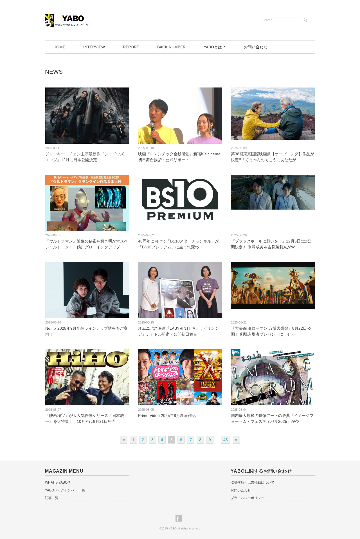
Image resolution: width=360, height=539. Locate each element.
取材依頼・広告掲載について (252, 482)
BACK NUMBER (171, 47)
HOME (59, 47)
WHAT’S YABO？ (58, 482)
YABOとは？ (215, 47)
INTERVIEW (94, 47)
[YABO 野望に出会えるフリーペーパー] (68, 19)
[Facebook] (180, 518)
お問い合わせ (255, 47)
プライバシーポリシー (247, 498)
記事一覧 (51, 498)
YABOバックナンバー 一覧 (65, 490)
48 (225, 439)
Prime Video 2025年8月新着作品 (167, 415)
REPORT (131, 47)
